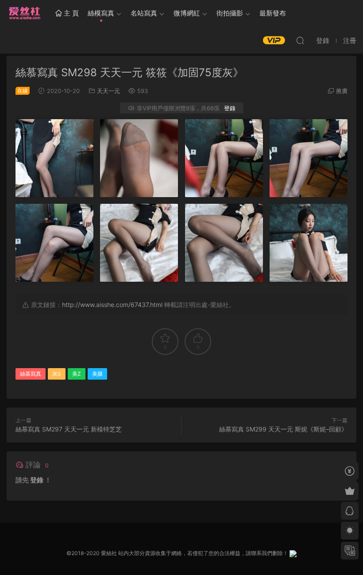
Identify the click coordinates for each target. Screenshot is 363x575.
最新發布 (272, 13)
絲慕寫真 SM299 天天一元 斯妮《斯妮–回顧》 (283, 429)
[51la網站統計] (293, 553)
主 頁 (70, 13)
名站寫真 (144, 13)
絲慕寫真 (30, 373)
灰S (56, 373)
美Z (76, 373)
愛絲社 (24, 13)
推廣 (342, 90)
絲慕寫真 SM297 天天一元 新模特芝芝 (68, 429)
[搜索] (300, 40)
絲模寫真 (101, 13)
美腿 (97, 373)
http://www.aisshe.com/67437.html (112, 304)
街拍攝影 (229, 13)
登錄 (230, 108)
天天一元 (108, 90)
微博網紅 (187, 13)
